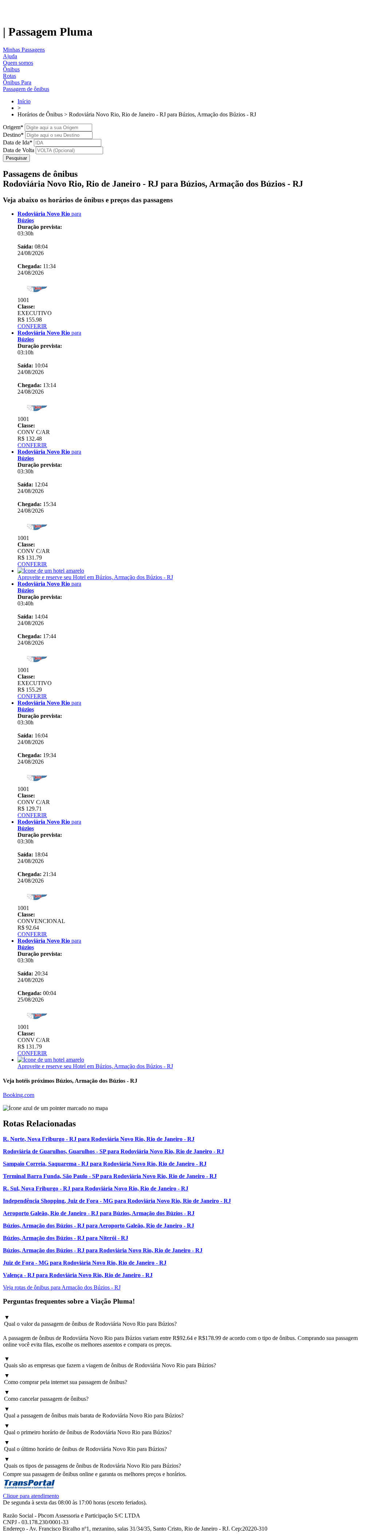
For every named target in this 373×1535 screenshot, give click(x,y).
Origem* (13, 127)
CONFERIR (32, 326)
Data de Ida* (17, 142)
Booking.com (18, 1095)
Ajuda (10, 56)
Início (24, 101)
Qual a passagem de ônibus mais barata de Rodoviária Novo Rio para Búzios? (94, 1412)
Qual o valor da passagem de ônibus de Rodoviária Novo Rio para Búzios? (90, 1320)
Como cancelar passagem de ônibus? (46, 1395)
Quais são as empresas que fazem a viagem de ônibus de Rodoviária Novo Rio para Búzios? (110, 1362)
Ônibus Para (17, 82)
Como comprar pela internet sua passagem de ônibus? (65, 1378)
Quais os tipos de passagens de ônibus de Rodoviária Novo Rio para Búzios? (92, 1462)
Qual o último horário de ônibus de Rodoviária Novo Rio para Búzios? (85, 1445)
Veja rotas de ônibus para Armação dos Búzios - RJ (62, 1287)
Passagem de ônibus (26, 89)
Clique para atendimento (31, 1496)
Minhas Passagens (24, 50)
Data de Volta (18, 150)
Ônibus (11, 69)
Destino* (13, 135)
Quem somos (18, 63)
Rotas (9, 76)
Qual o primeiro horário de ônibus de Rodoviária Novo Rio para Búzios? (88, 1429)
